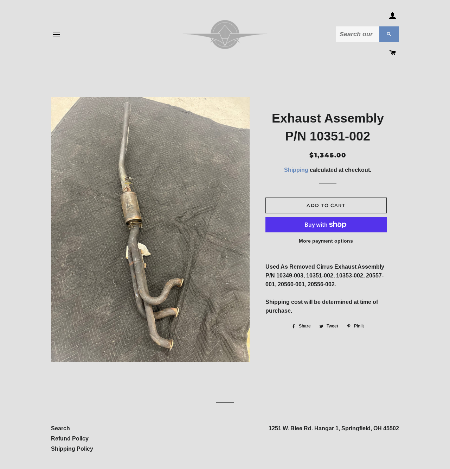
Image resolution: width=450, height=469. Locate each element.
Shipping (296, 170)
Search (60, 428)
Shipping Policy (72, 449)
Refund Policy (70, 439)
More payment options (326, 241)
